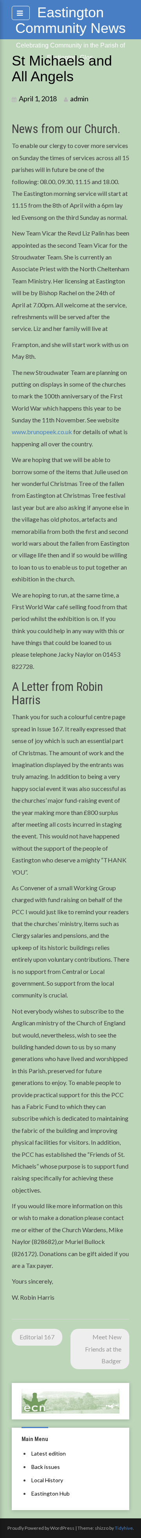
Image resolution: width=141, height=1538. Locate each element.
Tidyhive (124, 1528)
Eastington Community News (70, 20)
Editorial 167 (37, 1337)
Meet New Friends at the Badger (103, 1348)
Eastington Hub (50, 1493)
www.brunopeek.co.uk (42, 431)
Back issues (45, 1466)
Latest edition (48, 1453)
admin (79, 98)
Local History (47, 1480)
